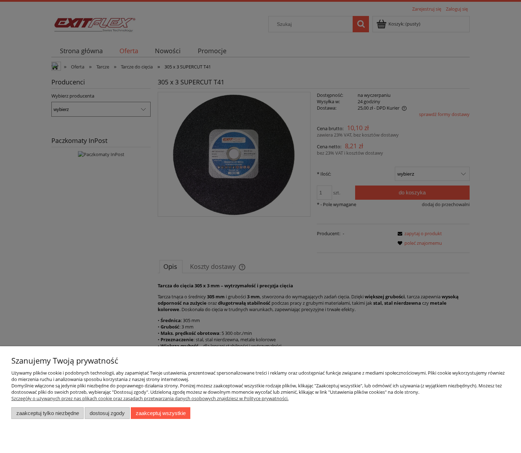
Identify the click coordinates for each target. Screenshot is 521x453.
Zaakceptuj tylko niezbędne (47, 413)
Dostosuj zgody (107, 413)
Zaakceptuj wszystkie (161, 413)
